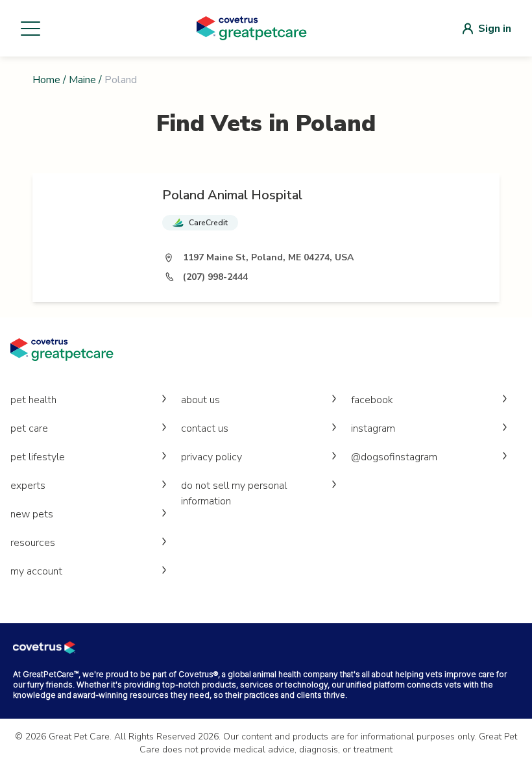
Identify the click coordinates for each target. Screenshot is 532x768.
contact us (204, 428)
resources (32, 543)
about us (200, 400)
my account (36, 571)
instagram (373, 428)
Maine (82, 80)
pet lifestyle (37, 457)
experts (27, 485)
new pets (31, 514)
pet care (29, 428)
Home (46, 80)
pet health (33, 400)
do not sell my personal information (234, 493)
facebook (372, 400)
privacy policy (211, 457)
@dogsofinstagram (394, 457)
